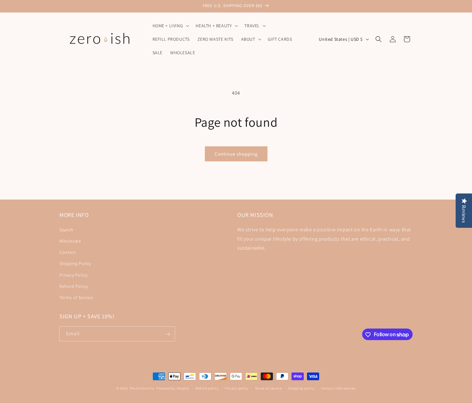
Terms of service (268, 388)
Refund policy (207, 388)
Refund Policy (73, 286)
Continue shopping (236, 154)
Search (66, 229)
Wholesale (70, 241)
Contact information (338, 388)
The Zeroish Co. (142, 388)
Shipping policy (301, 388)
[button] (170, 25)
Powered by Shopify (172, 388)
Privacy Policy (73, 275)
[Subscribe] (168, 334)
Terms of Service (76, 297)
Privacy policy (237, 388)
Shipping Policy (75, 263)
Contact (67, 252)
